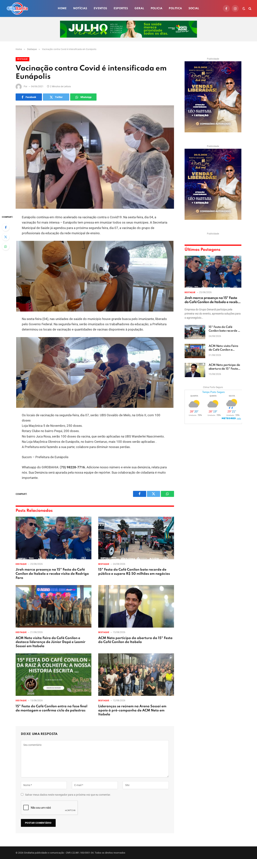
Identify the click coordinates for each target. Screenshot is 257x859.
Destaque (22, 59)
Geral (139, 8)
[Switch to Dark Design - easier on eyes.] (244, 8)
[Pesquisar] (249, 8)
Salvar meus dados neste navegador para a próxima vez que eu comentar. (68, 794)
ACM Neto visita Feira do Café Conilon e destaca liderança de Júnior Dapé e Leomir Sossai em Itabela (50, 642)
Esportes (121, 8)
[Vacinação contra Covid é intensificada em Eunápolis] (95, 157)
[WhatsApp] (5, 246)
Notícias (80, 8)
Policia (157, 8)
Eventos (100, 8)
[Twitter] (5, 237)
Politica (175, 8)
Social (194, 8)
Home (62, 8)
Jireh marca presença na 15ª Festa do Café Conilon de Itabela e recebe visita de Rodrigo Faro (52, 574)
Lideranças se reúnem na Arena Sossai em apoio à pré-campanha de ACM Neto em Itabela (132, 710)
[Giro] (17, 8)
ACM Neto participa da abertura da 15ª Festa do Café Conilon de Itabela (135, 640)
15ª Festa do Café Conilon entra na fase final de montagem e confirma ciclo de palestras (51, 708)
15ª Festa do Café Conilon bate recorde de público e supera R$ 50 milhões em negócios (134, 571)
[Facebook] (5, 227)
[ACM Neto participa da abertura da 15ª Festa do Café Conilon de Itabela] (136, 606)
